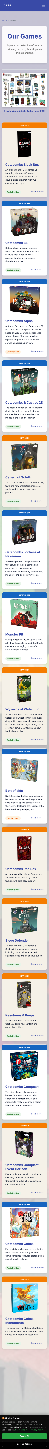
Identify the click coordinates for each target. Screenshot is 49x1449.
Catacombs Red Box (20, 869)
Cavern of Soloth (18, 477)
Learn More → (37, 191)
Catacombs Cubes (19, 1244)
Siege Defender (17, 940)
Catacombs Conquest (22, 1087)
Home (4, 20)
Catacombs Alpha (19, 321)
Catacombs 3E (16, 243)
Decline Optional (24, 1444)
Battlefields (14, 791)
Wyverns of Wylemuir (22, 709)
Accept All (24, 1436)
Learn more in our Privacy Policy (29, 1430)
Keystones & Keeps (19, 1015)
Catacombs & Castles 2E (24, 402)
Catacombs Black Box (22, 164)
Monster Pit (14, 634)
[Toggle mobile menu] (44, 5)
